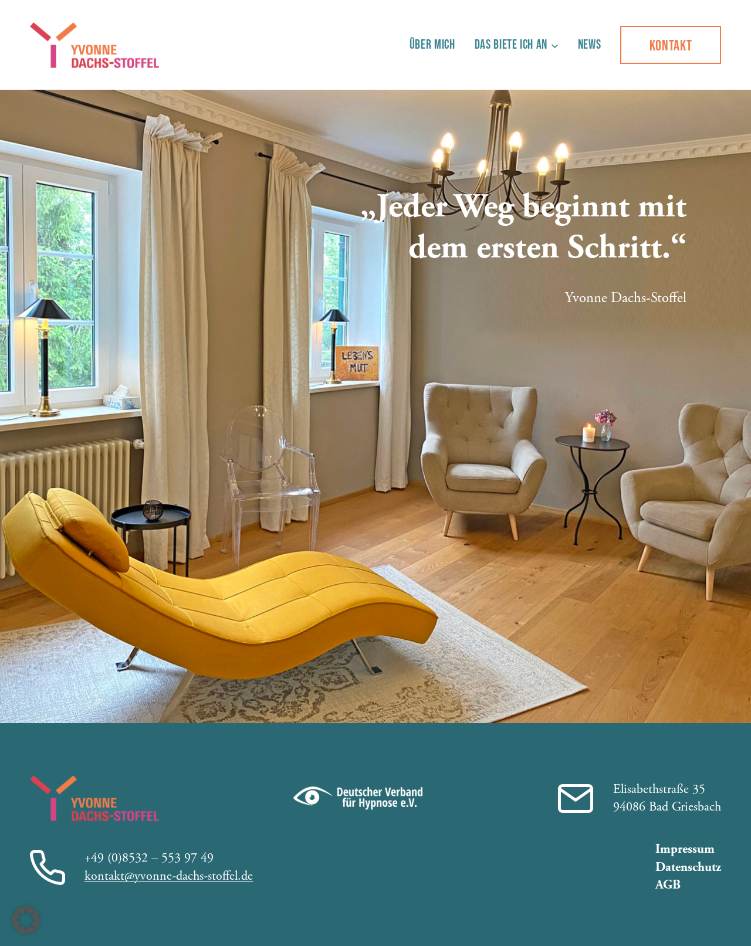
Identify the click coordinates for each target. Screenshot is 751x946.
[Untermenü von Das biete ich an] (555, 45)
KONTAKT (670, 45)
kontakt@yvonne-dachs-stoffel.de (168, 876)
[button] (26, 920)
